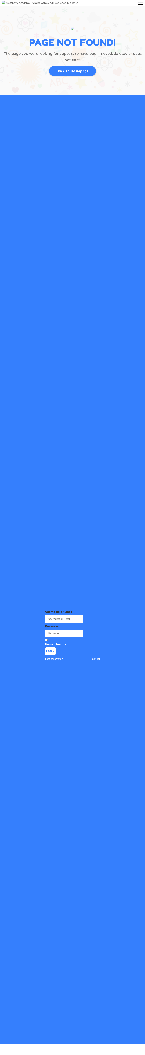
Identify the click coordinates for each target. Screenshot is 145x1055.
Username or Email (58, 612)
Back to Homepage (72, 71)
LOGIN (50, 651)
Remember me (55, 644)
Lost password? (54, 658)
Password (52, 626)
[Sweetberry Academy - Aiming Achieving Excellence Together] (40, 2)
